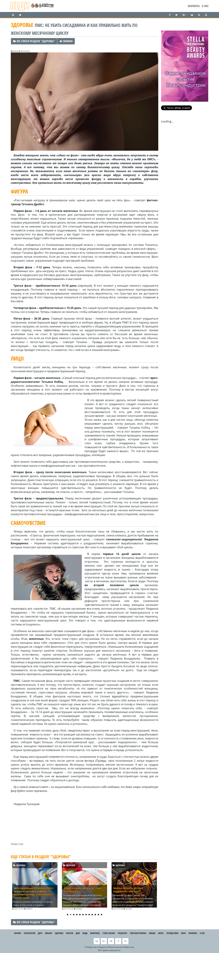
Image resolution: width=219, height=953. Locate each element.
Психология (29, 933)
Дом (78, 933)
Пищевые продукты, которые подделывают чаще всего (128, 890)
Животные (95, 933)
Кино (183, 933)
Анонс (161, 933)
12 (101, 914)
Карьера (48, 933)
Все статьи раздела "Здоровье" (35, 41)
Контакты (194, 6)
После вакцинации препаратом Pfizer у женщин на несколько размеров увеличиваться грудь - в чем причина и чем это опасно (33, 893)
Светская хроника (138, 933)
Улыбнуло (122, 933)
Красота (69, 933)
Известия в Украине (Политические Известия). (110, 947)
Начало (17, 933)
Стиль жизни (108, 933)
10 (95, 914)
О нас (205, 6)
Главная (67, 41)
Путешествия (172, 933)
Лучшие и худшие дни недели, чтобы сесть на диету (82, 890)
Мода (84, 933)
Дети (40, 933)
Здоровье (20, 865)
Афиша (152, 933)
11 (98, 914)
